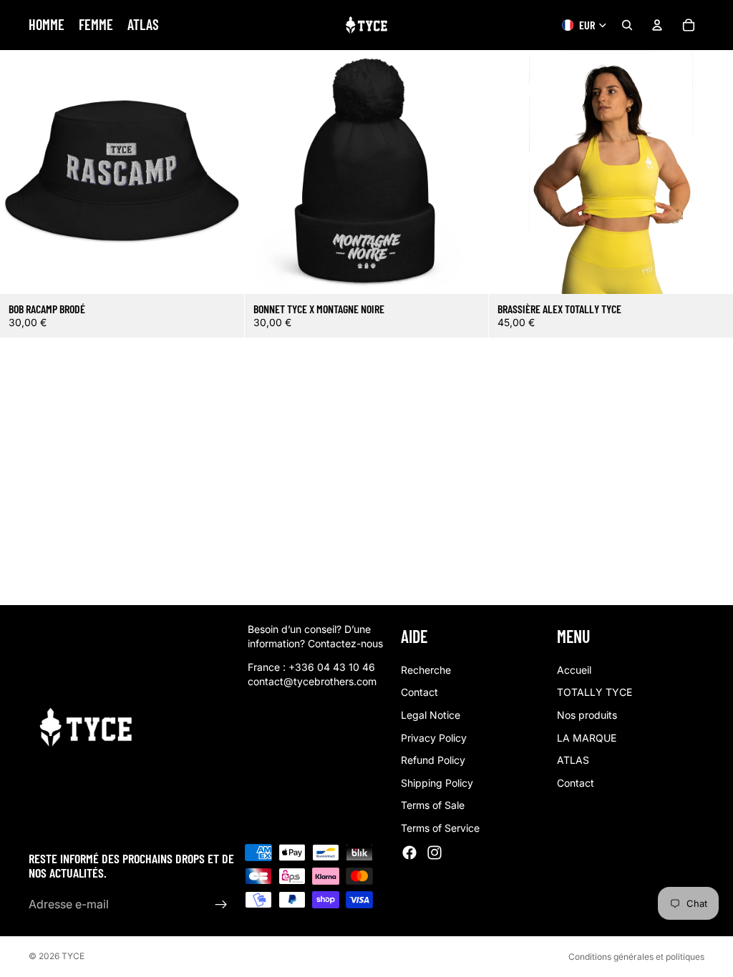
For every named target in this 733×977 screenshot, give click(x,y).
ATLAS (573, 760)
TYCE (73, 956)
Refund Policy (433, 760)
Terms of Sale (433, 805)
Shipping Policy (437, 782)
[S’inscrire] (221, 904)
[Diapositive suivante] (711, 172)
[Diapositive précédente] (510, 172)
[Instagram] (434, 851)
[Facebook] (409, 851)
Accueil (574, 669)
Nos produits (587, 715)
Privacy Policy (434, 737)
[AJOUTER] (222, 272)
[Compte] (657, 25)
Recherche (426, 669)
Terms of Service (440, 828)
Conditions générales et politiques (636, 956)
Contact (419, 692)
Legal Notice (430, 715)
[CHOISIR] (711, 272)
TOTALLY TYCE (594, 692)
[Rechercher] (627, 25)
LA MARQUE (586, 737)
